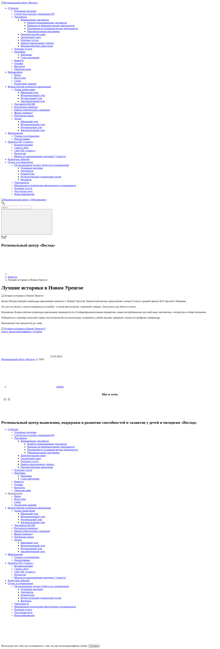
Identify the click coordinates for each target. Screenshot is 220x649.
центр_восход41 (10, 331)
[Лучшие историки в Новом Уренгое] (23, 328)
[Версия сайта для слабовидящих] (3, 238)
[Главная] (32, 274)
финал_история (33, 331)
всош (22, 331)
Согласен (94, 646)
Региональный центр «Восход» (18, 359)
